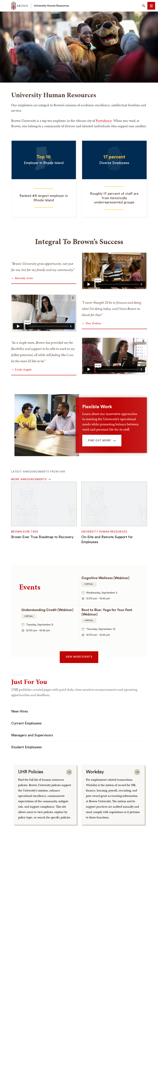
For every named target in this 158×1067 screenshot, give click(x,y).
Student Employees (26, 747)
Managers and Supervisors (32, 735)
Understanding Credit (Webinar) (47, 610)
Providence (104, 120)
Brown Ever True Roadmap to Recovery (42, 537)
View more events (79, 657)
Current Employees (26, 723)
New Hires (19, 711)
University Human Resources (51, 5)
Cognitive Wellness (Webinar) (105, 578)
